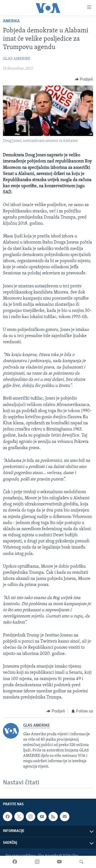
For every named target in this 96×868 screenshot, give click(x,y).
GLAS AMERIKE (16, 59)
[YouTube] (59, 862)
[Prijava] (64, 816)
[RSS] (53, 816)
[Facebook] (14, 862)
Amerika (11, 21)
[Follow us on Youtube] (42, 816)
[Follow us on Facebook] (7, 816)
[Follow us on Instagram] (30, 816)
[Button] (84, 79)
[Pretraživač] (81, 862)
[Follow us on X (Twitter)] (19, 816)
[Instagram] (37, 862)
